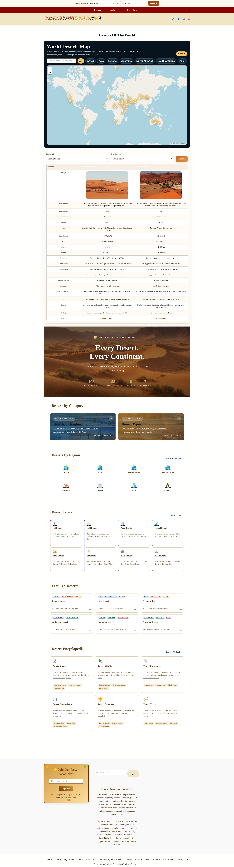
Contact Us (135, 864)
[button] (102, 10)
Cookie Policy (182, 859)
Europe (112, 61)
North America (144, 61)
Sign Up (66, 788)
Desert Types (132, 10)
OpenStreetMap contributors (179, 143)
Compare (153, 3)
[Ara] (133, 773)
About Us (73, 859)
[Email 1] (189, 19)
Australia (126, 61)
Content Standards (152, 859)
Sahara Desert (107, 318)
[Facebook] (173, 19)
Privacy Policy (60, 859)
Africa (90, 61)
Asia (101, 61)
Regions (97, 10)
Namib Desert (161, 318)
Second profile (116, 154)
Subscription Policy (102, 864)
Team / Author (167, 859)
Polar (182, 61)
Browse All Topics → (175, 652)
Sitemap (49, 859)
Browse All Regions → (174, 458)
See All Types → (177, 515)
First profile (50, 154)
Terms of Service (86, 859)
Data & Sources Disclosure (130, 859)
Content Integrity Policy (106, 859)
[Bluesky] (184, 19)
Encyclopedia (114, 10)
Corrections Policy (120, 864)
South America (166, 61)
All (80, 61)
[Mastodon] (178, 19)
